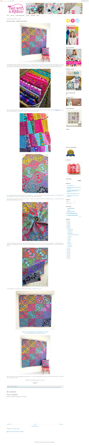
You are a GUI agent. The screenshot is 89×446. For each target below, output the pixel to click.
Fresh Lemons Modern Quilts (72, 213)
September (70, 233)
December (70, 229)
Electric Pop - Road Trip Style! (73, 234)
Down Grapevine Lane (71, 211)
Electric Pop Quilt (24, 111)
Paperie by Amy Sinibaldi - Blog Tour (73, 193)
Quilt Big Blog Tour (70, 185)
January (69, 246)
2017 (68, 248)
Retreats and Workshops (20, 15)
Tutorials (27, 15)
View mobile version (35, 426)
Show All (80, 216)
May (69, 240)
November (70, 230)
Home (8, 15)
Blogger (53, 442)
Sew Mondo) (9, 196)
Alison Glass (27, 64)
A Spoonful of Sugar (70, 208)
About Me (12, 15)
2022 (68, 222)
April (69, 242)
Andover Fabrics (46, 64)
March (69, 243)
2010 (68, 258)
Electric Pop (59, 66)
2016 (68, 249)
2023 (68, 220)
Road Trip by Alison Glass (48, 387)
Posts (68, 201)
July (69, 237)
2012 (68, 255)
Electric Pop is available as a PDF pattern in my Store (35, 332)
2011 (68, 256)
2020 (68, 225)
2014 (68, 252)
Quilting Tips (33, 15)
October (69, 232)
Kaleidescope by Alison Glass (35, 387)
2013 (68, 253)
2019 (68, 226)
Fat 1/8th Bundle (59, 195)
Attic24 (68, 210)
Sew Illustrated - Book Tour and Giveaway (72, 196)
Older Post (61, 424)
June (69, 239)
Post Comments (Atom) (16, 428)
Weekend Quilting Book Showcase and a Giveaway (74, 188)
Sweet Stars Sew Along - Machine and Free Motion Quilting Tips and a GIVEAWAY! (73, 191)
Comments (69, 203)
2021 (68, 223)
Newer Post (9, 424)
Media (38, 15)
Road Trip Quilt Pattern (57, 387)
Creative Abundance (41, 333)
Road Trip (40, 64)
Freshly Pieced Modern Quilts (72, 215)
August (69, 236)
